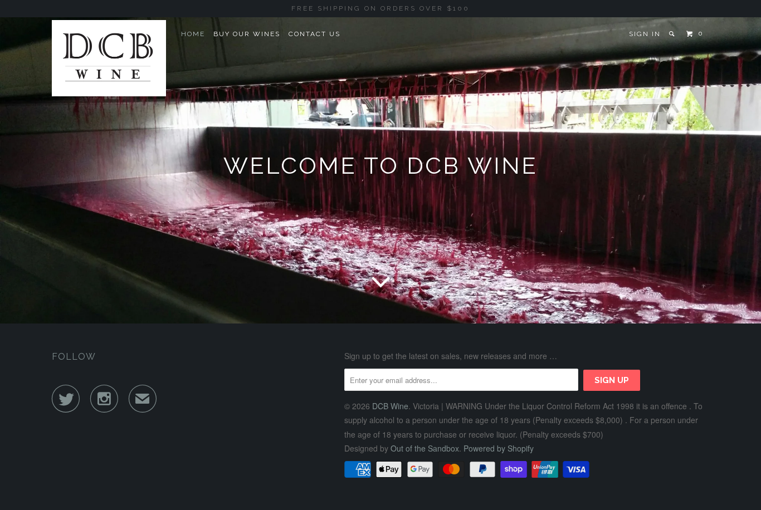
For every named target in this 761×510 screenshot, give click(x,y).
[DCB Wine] (109, 58)
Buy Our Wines (246, 34)
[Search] (673, 34)
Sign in (645, 34)
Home (193, 34)
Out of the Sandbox (425, 448)
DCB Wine (390, 405)
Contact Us (314, 34)
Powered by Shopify (499, 448)
